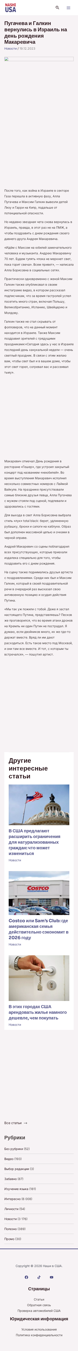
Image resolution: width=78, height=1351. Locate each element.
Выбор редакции (16, 1169)
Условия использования (39, 1329)
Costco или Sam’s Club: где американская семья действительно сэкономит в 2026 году (38, 929)
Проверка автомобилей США (39, 1310)
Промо (9, 1239)
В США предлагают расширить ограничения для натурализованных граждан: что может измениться (34, 842)
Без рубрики (13, 1149)
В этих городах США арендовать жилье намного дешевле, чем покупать (38, 1012)
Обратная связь (39, 1305)
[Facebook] (26, 1277)
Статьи (39, 1299)
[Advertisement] (39, 147)
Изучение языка (16, 1189)
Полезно (10, 1229)
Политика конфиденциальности (39, 1335)
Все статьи (13, 1123)
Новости (10, 48)
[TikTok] (39, 1277)
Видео (8, 1159)
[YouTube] (51, 1277)
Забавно (10, 1179)
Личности (11, 1209)
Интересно (12, 1199)
